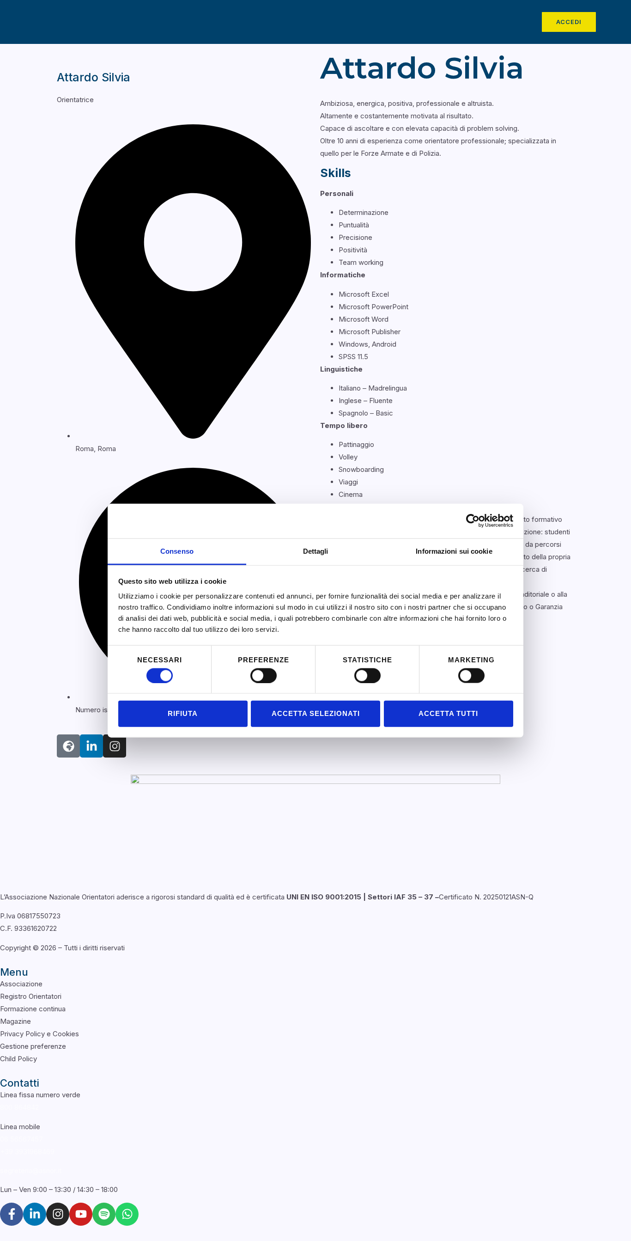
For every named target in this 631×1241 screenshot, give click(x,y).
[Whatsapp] (127, 1214)
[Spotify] (103, 1214)
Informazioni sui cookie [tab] (454, 551)
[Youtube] (80, 1214)
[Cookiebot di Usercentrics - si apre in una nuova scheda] (472, 521)
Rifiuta (183, 713)
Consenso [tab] (177, 551)
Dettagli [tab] (315, 551)
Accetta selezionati (316, 713)
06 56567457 (21, 1139)
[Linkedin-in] (91, 746)
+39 (27, 1151)
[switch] (263, 675)
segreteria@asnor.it (30, 1170)
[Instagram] (57, 1214)
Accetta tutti (448, 713)
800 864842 (19, 1107)
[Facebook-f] (11, 1214)
